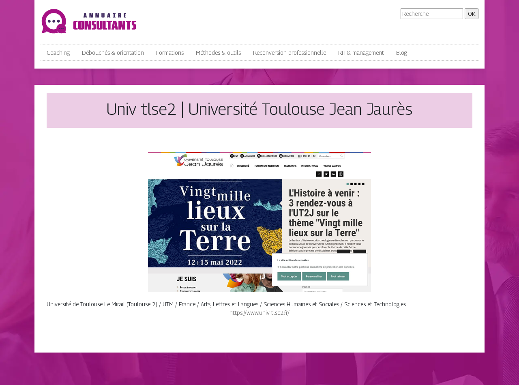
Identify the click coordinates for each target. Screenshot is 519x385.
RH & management (361, 52)
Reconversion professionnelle (289, 52)
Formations (170, 52)
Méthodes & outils (218, 52)
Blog (401, 52)
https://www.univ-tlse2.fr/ (259, 312)
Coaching (58, 52)
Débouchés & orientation (113, 52)
